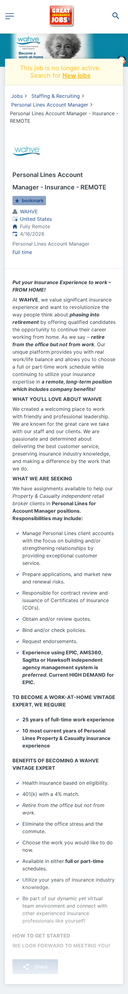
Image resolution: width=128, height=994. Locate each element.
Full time (22, 252)
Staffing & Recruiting (55, 96)
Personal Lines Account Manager (49, 105)
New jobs (76, 75)
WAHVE (29, 211)
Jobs (17, 96)
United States (36, 219)
